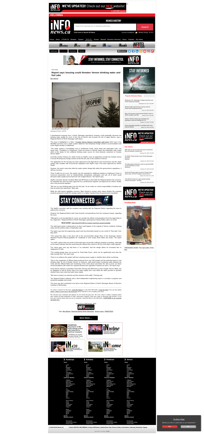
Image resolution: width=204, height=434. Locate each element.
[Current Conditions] (136, 33)
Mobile (108, 431)
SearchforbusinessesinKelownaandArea (92, 26)
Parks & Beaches (70, 384)
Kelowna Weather (89, 377)
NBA (67, 394)
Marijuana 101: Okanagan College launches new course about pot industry (139, 100)
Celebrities (68, 410)
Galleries (68, 380)
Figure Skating (69, 391)
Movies (68, 412)
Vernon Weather (129, 377)
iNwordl (103, 39)
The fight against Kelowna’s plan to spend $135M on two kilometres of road (139, 164)
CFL (67, 389)
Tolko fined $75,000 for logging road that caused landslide (91, 223)
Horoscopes (69, 404)
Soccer (68, 398)
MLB (67, 393)
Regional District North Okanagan (82, 311)
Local (67, 364)
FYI (67, 371)
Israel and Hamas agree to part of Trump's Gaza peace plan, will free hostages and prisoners (138, 173)
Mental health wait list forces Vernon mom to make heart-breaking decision (137, 107)
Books (67, 409)
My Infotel (139, 39)
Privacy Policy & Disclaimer (120, 427)
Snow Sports (69, 385)
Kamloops (54, 51)
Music (67, 413)
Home (52, 39)
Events (96, 39)
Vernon (81, 51)
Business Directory (114, 39)
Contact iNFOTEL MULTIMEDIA (78, 427)
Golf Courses (69, 381)
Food (67, 401)
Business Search (68, 417)
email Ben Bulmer (77, 290)
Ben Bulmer (54, 78)
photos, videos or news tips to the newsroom (63, 291)
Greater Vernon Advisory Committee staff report (92, 142)
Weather (73, 39)
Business (68, 367)
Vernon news (99, 311)
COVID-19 (65, 39)
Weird (67, 376)
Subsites (131, 39)
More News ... (86, 318)
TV (66, 414)
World (67, 375)
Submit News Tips (106, 427)
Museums (68, 382)
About (124, 39)
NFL (67, 395)
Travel (67, 407)
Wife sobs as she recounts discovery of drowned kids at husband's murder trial (139, 150)
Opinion (80, 39)
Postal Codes (69, 423)
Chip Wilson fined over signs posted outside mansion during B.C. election (137, 179)
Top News (68, 372)
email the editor (103, 290)
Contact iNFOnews (94, 427)
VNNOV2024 (109, 311)
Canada (68, 368)
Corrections (69, 370)
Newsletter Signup (141, 427)
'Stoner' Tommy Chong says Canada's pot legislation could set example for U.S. (137, 119)
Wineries (68, 386)
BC (66, 366)
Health (67, 403)
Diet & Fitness (69, 400)
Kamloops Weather (69, 377)
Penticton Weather (109, 377)
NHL (67, 396)
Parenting (68, 405)
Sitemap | (133, 427)
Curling (67, 390)
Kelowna (63, 51)
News (58, 39)
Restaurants (69, 421)
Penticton (73, 51)
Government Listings (71, 422)
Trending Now (69, 373)
